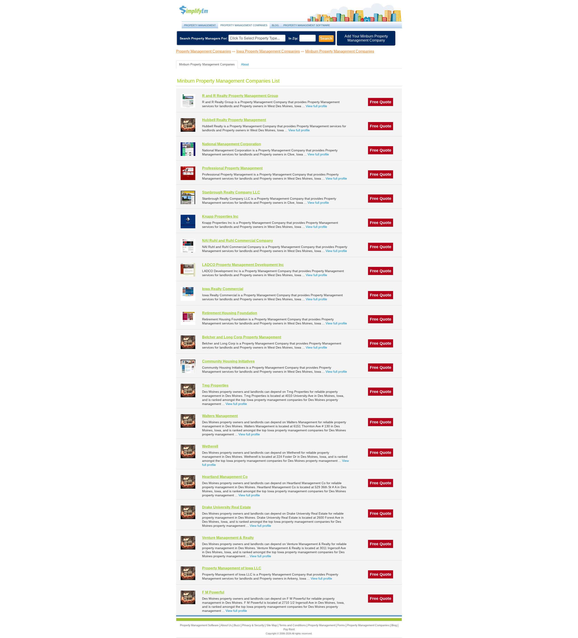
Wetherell (210, 446)
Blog (275, 25)
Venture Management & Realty (228, 538)
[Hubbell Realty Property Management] (188, 125)
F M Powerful (213, 592)
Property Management (198, 10)
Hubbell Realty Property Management (234, 120)
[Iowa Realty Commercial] (188, 294)
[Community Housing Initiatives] (188, 366)
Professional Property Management (232, 168)
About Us (227, 625)
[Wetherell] (188, 451)
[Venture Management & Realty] (188, 542)
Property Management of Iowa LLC (231, 568)
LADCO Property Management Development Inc (243, 265)
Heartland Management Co (225, 477)
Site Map (272, 625)
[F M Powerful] (188, 597)
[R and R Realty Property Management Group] (188, 100)
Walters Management (220, 416)
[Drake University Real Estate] (188, 512)
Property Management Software (306, 25)
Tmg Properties (215, 385)
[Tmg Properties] (188, 390)
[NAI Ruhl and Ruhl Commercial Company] (188, 245)
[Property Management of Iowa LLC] (188, 573)
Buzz (237, 625)
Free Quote (380, 102)
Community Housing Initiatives (228, 361)
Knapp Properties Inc (220, 216)
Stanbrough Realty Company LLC (231, 192)
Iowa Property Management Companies (268, 51)
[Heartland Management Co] (188, 481)
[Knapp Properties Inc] (188, 221)
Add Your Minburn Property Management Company (366, 38)
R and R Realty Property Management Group (240, 96)
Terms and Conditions (293, 625)
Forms (341, 625)
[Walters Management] (188, 421)
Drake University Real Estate (226, 507)
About (245, 64)
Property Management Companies (243, 25)
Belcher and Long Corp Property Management (241, 337)
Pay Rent (289, 629)
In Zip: (293, 38)
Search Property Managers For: (204, 38)
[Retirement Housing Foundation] (188, 318)
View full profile (316, 106)
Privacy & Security (253, 625)
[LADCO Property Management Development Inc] (188, 269)
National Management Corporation (231, 144)
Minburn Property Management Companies (339, 51)
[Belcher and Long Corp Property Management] (188, 342)
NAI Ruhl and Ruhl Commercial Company (237, 241)
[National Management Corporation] (188, 149)
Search (326, 38)
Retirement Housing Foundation (229, 313)
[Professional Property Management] (188, 173)
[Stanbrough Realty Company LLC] (188, 197)
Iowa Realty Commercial (222, 289)
